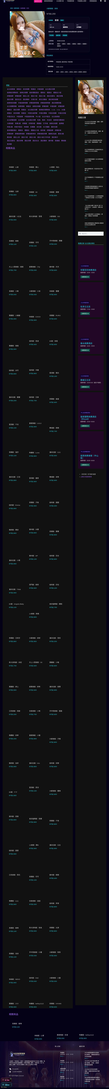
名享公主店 (85, 307)
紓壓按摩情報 (34, 103)
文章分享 (34, 99)
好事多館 (32, 123)
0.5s (58, 110)
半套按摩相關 (23, 103)
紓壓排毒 (58, 130)
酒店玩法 (18, 99)
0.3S (53, 110)
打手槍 (45, 123)
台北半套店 (46, 116)
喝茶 (43, 120)
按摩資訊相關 (12, 103)
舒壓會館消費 (42, 134)
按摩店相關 (24, 92)
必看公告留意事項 (86, 476)
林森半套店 (18, 127)
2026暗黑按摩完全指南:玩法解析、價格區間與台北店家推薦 (92, 1054)
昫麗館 (62, 1053)
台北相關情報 (12, 106)
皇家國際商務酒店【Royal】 (88, 418)
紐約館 (43, 130)
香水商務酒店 (86, 343)
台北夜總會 (11, 89)
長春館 (57, 141)
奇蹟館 (24, 123)
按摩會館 (16, 8)
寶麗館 (39, 123)
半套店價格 (43, 113)
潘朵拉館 (54, 127)
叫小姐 (38, 116)
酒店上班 (26, 96)
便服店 (19, 89)
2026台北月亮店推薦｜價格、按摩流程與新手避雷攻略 (92, 1071)
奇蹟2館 (18, 123)
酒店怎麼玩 (51, 96)
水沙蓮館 (46, 127)
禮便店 (43, 92)
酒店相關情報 (56, 103)
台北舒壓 (21, 120)
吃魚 (39, 120)
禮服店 (49, 92)
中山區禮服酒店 (85, 412)
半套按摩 (40, 89)
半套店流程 (62, 113)
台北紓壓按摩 (12, 120)
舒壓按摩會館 (20, 134)
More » (86, 125)
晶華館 (61, 123)
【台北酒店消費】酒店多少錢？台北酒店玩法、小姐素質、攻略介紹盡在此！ (94, 207)
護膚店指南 (52, 134)
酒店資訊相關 (53, 99)
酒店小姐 (42, 96)
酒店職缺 (26, 99)
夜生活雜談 (43, 99)
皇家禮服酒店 (34, 92)
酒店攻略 (59, 96)
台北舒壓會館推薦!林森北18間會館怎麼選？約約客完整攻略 (92, 1079)
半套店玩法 (11, 116)
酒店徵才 (55, 137)
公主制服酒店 (85, 266)
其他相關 (26, 89)
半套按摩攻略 (29, 116)
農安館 (9, 137)
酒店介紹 (34, 96)
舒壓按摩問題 (45, 103)
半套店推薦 (52, 113)
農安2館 (61, 134)
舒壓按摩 (18, 96)
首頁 (11, 8)
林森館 (26, 127)
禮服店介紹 (57, 92)
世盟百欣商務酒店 (88, 270)
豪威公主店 (85, 380)
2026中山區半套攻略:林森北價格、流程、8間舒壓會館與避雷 (92, 1063)
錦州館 (51, 141)
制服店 (33, 89)
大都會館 (10, 123)
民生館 (39, 127)
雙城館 (63, 141)
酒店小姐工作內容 (43, 137)
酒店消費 (10, 99)
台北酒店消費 (50, 89)
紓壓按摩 (10, 96)
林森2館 (10, 127)
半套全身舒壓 (32, 113)
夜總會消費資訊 (12, 92)
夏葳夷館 (63, 1069)
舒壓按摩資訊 (31, 134)
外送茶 (49, 120)
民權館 (32, 127)
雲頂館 (9, 144)
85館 (63, 110)
